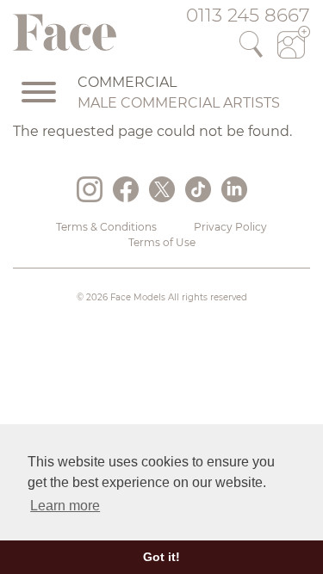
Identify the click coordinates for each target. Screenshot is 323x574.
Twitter (162, 189)
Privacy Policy (230, 226)
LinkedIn (234, 189)
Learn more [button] (65, 505)
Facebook (126, 189)
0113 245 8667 (248, 14)
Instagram (89, 189)
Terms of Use (162, 242)
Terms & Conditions (106, 226)
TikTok (198, 189)
